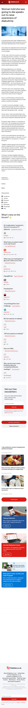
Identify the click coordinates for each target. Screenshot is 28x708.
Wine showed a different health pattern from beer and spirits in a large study (13, 468)
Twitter (6, 198)
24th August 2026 (6, 452)
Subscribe (14, 407)
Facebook (6, 196)
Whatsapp (6, 204)
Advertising (21, 673)
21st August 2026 (6, 473)
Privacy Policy (9, 412)
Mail (5, 208)
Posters (5, 680)
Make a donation (14, 426)
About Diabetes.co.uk (10, 673)
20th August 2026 (6, 494)
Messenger (7, 206)
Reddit (6, 202)
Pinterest (6, 200)
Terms (21, 411)
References (12, 680)
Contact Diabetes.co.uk (14, 675)
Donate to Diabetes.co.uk (14, 676)
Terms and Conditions (14, 681)
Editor (3, 188)
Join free (7, 554)
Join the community (14, 422)
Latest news (14, 499)
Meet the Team (21, 678)
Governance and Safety (9, 678)
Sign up (7, 526)
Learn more (8, 585)
